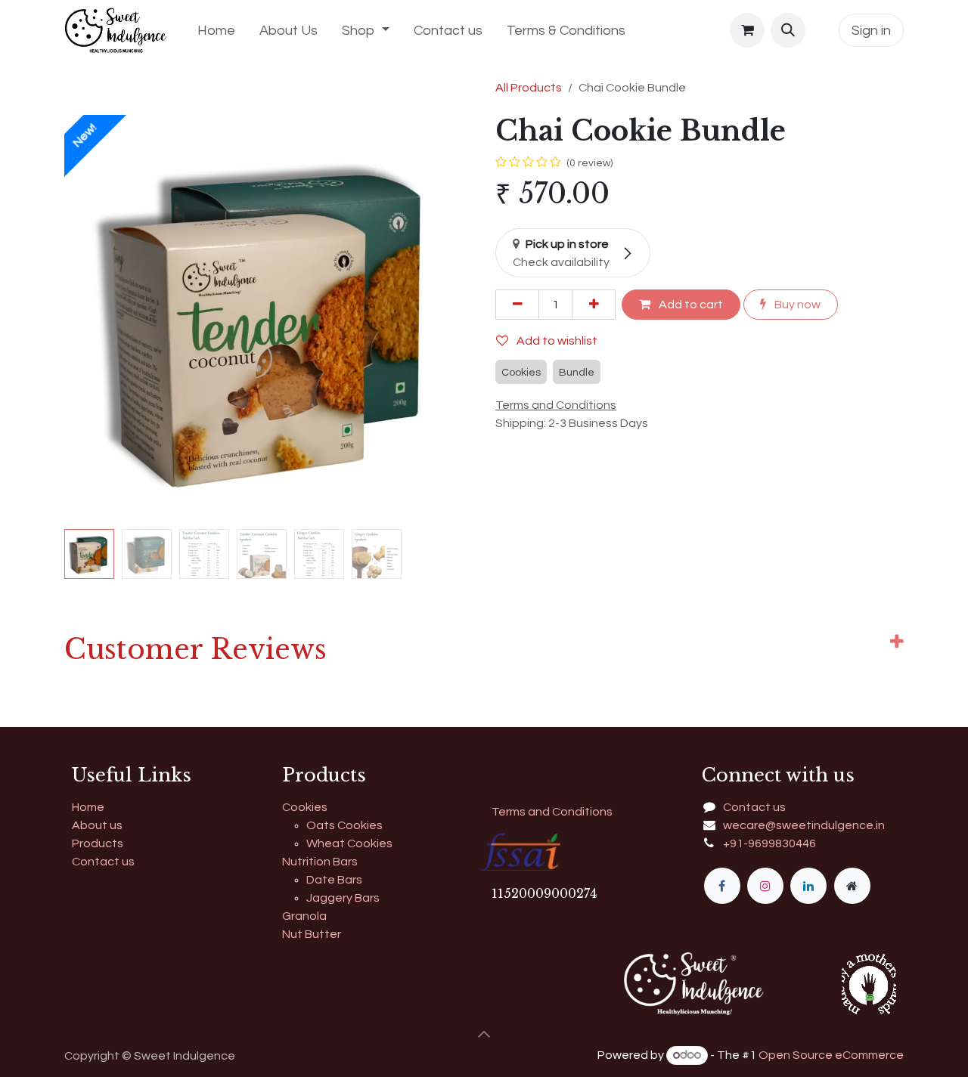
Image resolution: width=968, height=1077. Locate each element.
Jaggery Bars (343, 898)
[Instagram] (765, 886)
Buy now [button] (796, 305)
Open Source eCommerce (831, 1055)
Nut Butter (311, 934)
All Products (528, 88)
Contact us (103, 862)
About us (97, 825)
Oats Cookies (344, 825)
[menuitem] (216, 30)
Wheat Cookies (349, 843)
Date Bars (334, 880)
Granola (304, 916)
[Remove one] (517, 304)
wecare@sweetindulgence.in (804, 825)
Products (97, 843)
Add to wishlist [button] (555, 341)
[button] (788, 30)
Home (88, 807)
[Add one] (594, 304)
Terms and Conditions (552, 812)
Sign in (871, 30)
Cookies (304, 807)
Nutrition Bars (320, 862)
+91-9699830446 (769, 843)
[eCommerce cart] (747, 30)
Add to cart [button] (689, 305)
